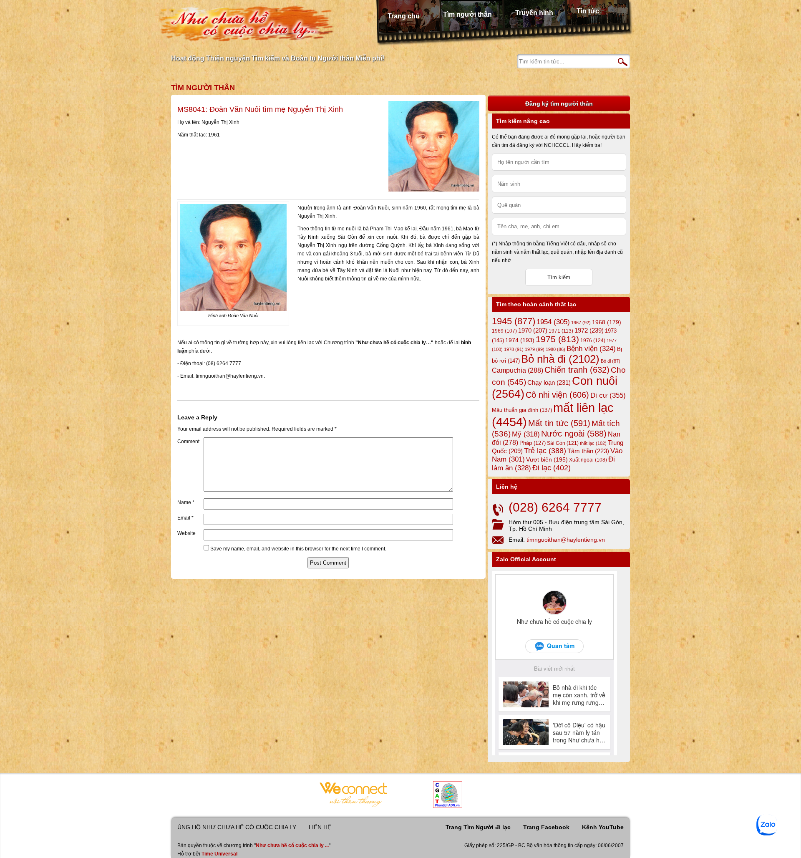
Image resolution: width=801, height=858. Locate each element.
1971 (561, 331)
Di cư (608, 395)
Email (185, 518)
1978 (514, 349)
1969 (504, 330)
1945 (513, 321)
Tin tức (588, 11)
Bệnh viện (591, 349)
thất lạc (593, 443)
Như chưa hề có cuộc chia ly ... (292, 845)
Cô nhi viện (557, 394)
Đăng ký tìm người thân (559, 103)
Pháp (532, 443)
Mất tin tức (559, 423)
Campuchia (517, 370)
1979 (534, 349)
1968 (606, 322)
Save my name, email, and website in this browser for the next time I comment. (298, 549)
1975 (557, 339)
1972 (589, 330)
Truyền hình (534, 12)
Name (185, 502)
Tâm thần (588, 450)
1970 (532, 330)
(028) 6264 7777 (555, 507)
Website (186, 533)
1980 (555, 349)
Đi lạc (551, 468)
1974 (519, 340)
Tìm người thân (467, 14)
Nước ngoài (574, 433)
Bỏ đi (610, 360)
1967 (581, 322)
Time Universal (219, 854)
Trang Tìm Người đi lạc (478, 827)
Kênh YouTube (603, 827)
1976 (592, 340)
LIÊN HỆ (320, 827)
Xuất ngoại (588, 459)
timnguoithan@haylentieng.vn (565, 539)
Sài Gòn (563, 443)
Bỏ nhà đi (560, 359)
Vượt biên (547, 459)
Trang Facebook (546, 827)
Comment (188, 441)
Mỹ (526, 434)
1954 (553, 322)
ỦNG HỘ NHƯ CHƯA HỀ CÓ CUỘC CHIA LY (236, 827)
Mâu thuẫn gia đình (522, 410)
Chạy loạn (549, 382)
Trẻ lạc (545, 451)
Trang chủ (404, 16)
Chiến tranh (577, 369)
